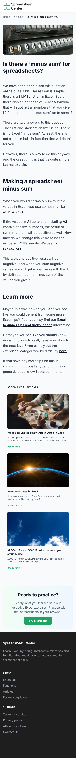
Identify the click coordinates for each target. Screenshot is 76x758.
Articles (18, 16)
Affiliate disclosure (16, 726)
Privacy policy (13, 720)
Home (6, 16)
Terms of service (14, 714)
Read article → (15, 446)
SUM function (29, 96)
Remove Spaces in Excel (22, 491)
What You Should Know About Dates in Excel (36, 432)
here (63, 351)
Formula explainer (15, 697)
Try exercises (38, 621)
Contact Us (10, 732)
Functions (9, 685)
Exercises (9, 680)
